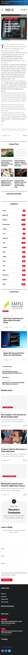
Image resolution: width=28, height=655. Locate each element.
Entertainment (9, 18)
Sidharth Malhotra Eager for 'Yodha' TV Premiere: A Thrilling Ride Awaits (21, 163)
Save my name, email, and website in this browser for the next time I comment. (14, 574)
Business (5, 311)
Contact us (4, 596)
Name (3, 548)
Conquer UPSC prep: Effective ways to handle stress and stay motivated (7, 183)
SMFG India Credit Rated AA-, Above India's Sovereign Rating (13, 320)
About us (3, 593)
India (16, 18)
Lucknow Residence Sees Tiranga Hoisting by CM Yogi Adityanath (7, 163)
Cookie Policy (4, 599)
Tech (5, 345)
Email (2, 556)
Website (3, 563)
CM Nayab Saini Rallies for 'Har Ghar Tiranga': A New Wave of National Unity (20, 184)
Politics (10, 407)
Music (14, 476)
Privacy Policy (4, 602)
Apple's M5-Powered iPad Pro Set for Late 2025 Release (12, 631)
